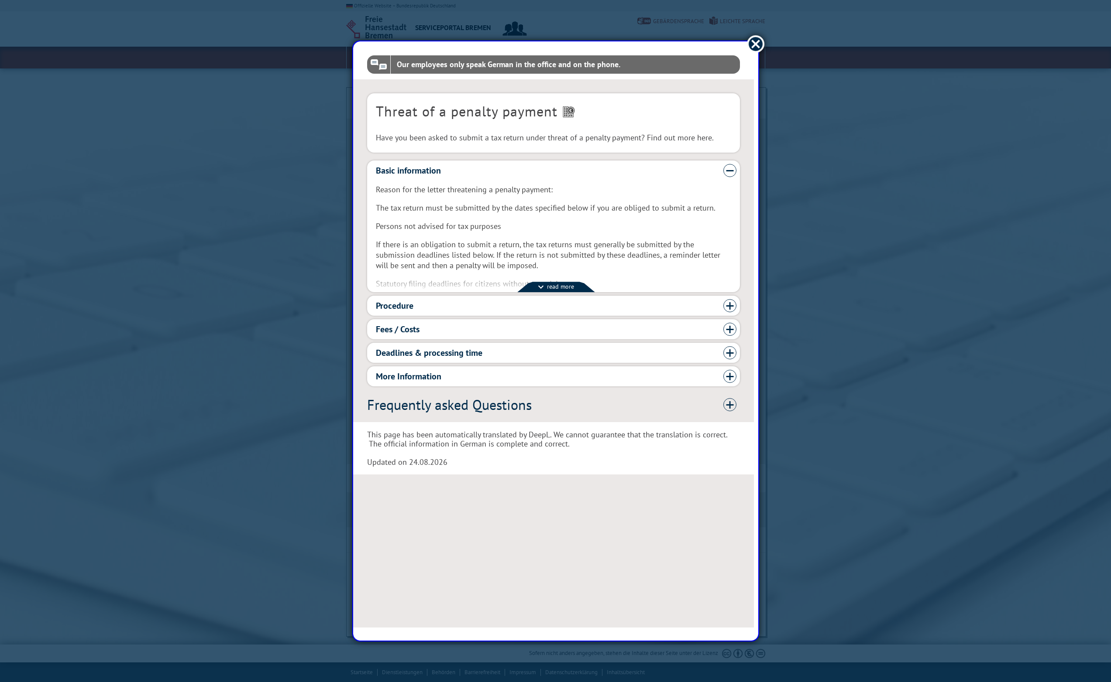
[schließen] (755, 44)
